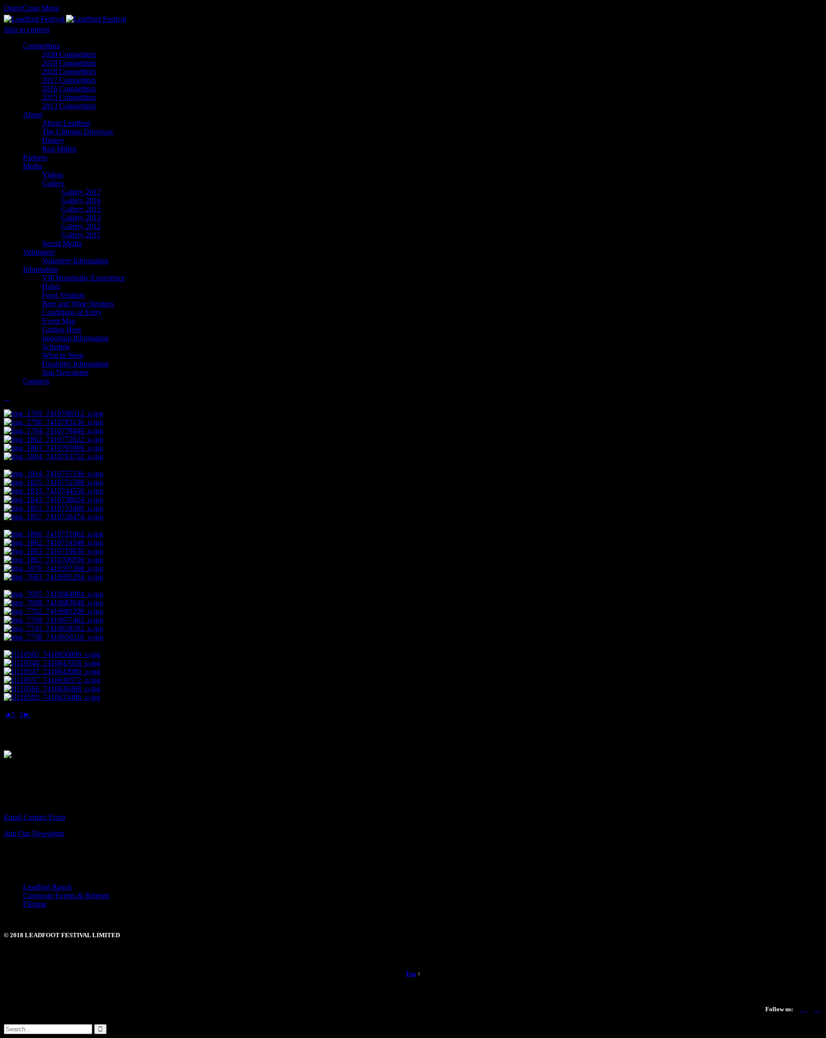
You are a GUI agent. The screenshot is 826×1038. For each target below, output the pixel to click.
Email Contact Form (34, 817)
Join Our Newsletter (34, 833)
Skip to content (26, 29)
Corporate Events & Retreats (66, 895)
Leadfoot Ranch (47, 887)
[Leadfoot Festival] (65, 19)
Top (410, 973)
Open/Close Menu (31, 8)
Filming (34, 904)
